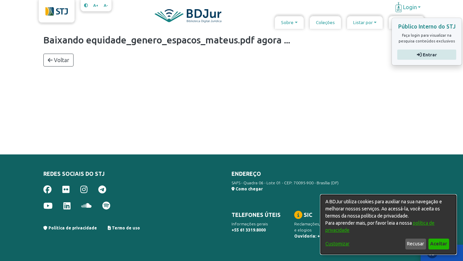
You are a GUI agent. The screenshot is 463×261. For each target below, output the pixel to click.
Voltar (61, 60)
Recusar (415, 243)
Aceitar (438, 243)
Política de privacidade (72, 228)
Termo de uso (125, 228)
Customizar (337, 243)
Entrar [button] (429, 54)
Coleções (325, 22)
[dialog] (388, 224)
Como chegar (249, 189)
